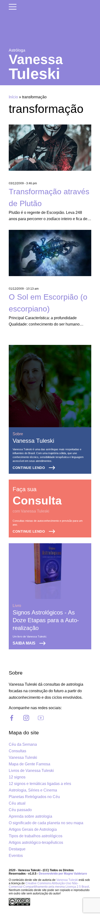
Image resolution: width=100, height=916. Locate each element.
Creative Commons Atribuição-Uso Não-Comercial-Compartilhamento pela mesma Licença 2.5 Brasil (49, 885)
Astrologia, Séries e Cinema (33, 790)
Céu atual (17, 803)
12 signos (17, 777)
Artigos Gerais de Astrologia (33, 829)
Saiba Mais (24, 643)
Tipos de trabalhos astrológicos (35, 836)
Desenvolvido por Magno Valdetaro (63, 873)
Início (13, 97)
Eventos (16, 856)
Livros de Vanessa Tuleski (31, 771)
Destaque (17, 849)
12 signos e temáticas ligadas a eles (40, 784)
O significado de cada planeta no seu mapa (46, 823)
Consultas (17, 751)
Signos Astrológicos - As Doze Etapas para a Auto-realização (46, 620)
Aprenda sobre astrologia (30, 816)
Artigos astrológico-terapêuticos (36, 842)
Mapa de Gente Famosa (29, 764)
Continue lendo (29, 468)
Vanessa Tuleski (33, 440)
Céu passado (20, 810)
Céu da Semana (23, 744)
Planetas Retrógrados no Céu (34, 797)
